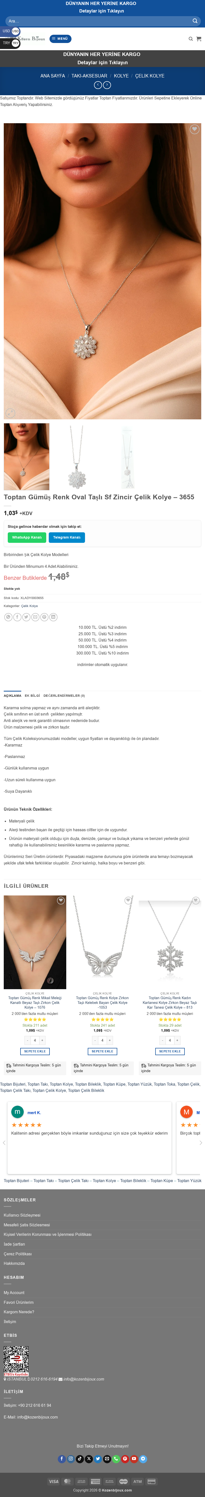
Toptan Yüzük (140, 1084)
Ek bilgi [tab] (32, 696)
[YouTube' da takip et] (134, 1459)
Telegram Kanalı (66, 537)
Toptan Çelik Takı (15, 1090)
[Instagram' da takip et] (71, 1459)
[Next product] (98, 85)
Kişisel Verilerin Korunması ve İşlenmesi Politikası (48, 1234)
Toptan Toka (164, 1084)
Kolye (121, 76)
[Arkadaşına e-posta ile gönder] (35, 617)
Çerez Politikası (18, 1254)
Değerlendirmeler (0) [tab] (64, 696)
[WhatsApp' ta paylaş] (8, 617)
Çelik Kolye (149, 76)
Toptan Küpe (114, 1084)
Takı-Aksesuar (89, 76)
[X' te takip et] (89, 1459)
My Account (14, 1293)
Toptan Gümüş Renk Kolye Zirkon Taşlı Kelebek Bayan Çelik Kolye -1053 (102, 1003)
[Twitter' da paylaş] (26, 617)
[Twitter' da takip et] (98, 1459)
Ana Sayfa (52, 76)
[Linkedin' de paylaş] (53, 617)
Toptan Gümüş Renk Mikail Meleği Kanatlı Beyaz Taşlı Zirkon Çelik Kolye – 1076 (35, 1003)
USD (11, 31)
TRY (10, 43)
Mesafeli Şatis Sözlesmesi (27, 1225)
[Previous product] (107, 85)
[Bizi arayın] (116, 1459)
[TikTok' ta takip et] (80, 1459)
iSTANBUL (17, 1379)
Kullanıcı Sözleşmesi (22, 1215)
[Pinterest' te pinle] (44, 617)
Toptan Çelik (188, 1084)
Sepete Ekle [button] (35, 1051)
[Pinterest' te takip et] (125, 1459)
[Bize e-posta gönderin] (107, 1459)
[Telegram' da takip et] (143, 1459)
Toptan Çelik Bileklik (86, 1090)
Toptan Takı (38, 1084)
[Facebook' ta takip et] (62, 1459)
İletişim (10, 1322)
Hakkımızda (14, 1263)
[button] (61, 39)
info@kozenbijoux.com (84, 1379)
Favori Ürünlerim (19, 1302)
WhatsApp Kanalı (27, 537)
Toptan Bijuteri (13, 1084)
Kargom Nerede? (19, 1312)
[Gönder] (195, 21)
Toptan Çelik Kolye (49, 1090)
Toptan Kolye (61, 1084)
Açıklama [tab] (12, 696)
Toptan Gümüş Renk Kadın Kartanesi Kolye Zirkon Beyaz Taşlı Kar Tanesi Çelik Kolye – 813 (170, 1003)
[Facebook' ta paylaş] (17, 617)
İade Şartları (14, 1244)
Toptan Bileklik (88, 1084)
